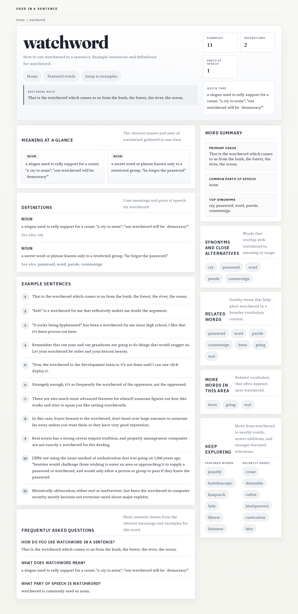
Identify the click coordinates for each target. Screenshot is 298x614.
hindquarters (257, 505)
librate (214, 517)
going (260, 344)
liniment (215, 528)
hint (249, 528)
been (242, 344)
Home (20, 20)
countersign (91, 264)
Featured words (61, 76)
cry (40, 234)
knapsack (216, 494)
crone (251, 471)
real (211, 356)
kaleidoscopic (220, 483)
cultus (251, 494)
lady (212, 505)
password (46, 264)
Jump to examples (101, 76)
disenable (254, 483)
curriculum (255, 517)
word (61, 264)
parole (73, 264)
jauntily (215, 471)
